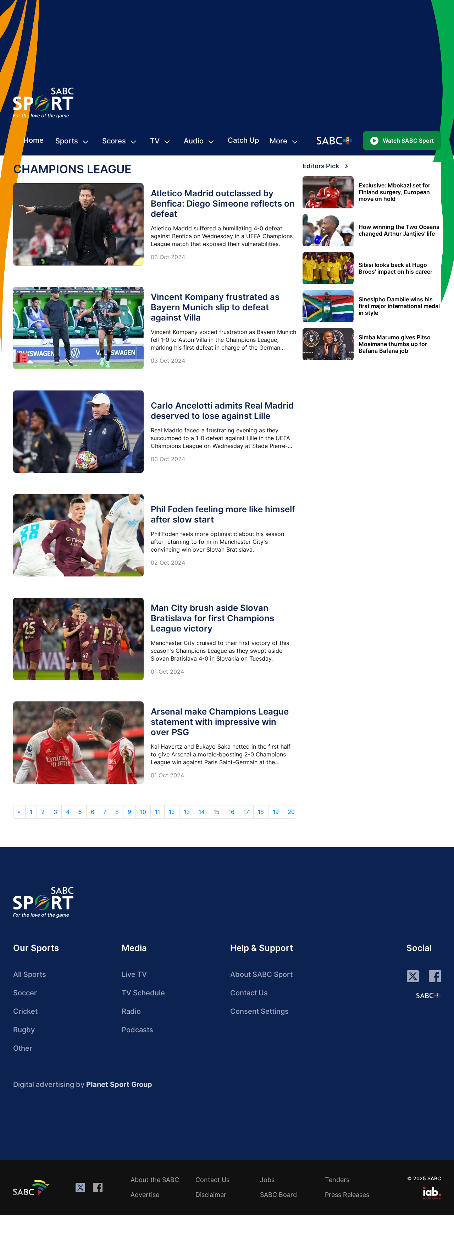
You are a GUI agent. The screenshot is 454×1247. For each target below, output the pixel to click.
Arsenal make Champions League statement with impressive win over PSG (220, 721)
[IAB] (432, 1193)
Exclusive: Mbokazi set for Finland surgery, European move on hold (394, 192)
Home (33, 140)
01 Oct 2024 (167, 671)
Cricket (25, 1011)
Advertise (145, 1194)
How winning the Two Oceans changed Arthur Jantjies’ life (399, 230)
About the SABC (155, 1179)
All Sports (29, 974)
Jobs (267, 1179)
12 (172, 811)
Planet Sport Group (119, 1084)
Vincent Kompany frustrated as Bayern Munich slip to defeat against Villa (215, 307)
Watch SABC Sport (408, 140)
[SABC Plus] (428, 995)
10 (143, 811)
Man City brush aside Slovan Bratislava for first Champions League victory (212, 618)
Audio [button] (194, 141)
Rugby (24, 1030)
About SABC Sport (261, 974)
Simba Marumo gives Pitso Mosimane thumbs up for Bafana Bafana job (395, 344)
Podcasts (137, 1030)
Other (22, 1048)
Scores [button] (114, 141)
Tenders (337, 1179)
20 (291, 811)
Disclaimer (210, 1194)
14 (202, 811)
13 (187, 811)
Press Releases (347, 1194)
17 (246, 811)
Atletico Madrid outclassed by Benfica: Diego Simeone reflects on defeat (223, 203)
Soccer (25, 993)
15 (217, 811)
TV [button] (155, 141)
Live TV (134, 974)
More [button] (278, 141)
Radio (131, 1011)
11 (157, 811)
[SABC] (32, 1187)
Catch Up (243, 140)
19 (276, 811)
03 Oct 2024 (168, 257)
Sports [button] (66, 141)
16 (231, 811)
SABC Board (278, 1194)
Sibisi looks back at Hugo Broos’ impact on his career (395, 268)
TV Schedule (143, 993)
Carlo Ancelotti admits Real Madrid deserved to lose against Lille (222, 410)
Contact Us (249, 993)
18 (261, 811)
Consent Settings (259, 1011)
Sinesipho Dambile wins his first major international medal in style (399, 306)
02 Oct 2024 (168, 562)
